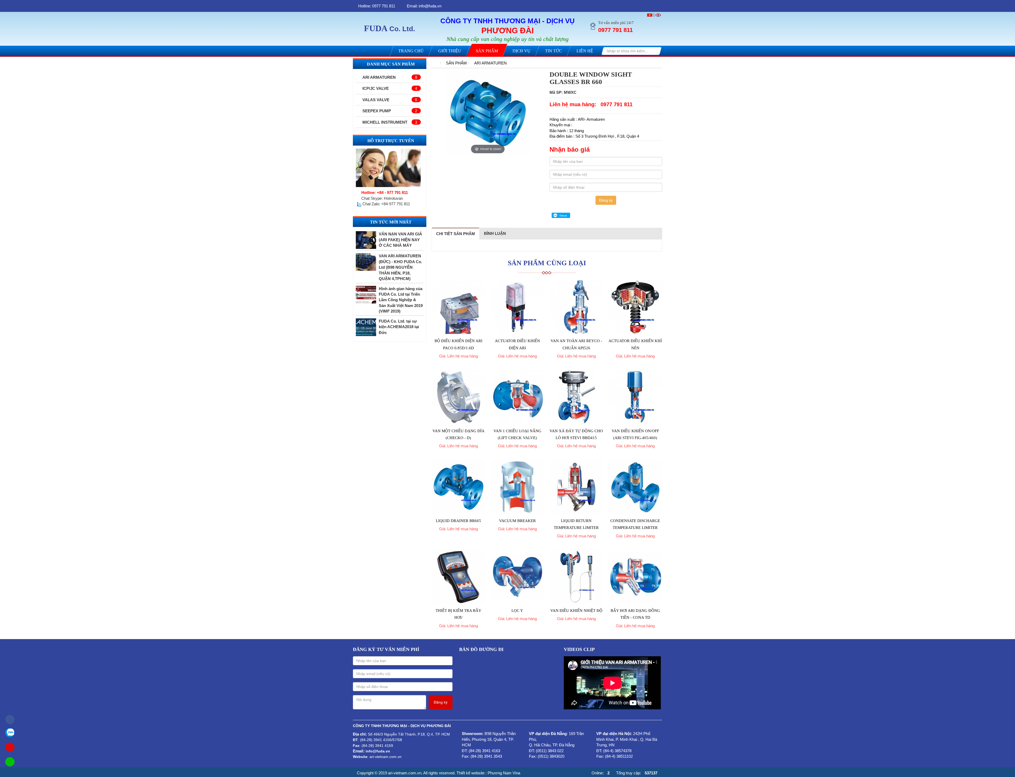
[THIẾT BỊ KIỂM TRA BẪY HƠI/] (458, 577)
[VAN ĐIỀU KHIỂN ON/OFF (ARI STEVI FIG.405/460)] (635, 397)
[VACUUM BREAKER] (517, 487)
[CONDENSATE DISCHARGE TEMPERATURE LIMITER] (635, 487)
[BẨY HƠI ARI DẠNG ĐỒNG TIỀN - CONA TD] (635, 577)
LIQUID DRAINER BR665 (458, 521)
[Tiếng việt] (649, 14)
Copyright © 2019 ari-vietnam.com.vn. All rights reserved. (406, 773)
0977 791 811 (617, 104)
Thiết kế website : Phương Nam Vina (488, 773)
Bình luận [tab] (495, 233)
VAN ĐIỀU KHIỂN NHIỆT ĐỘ (576, 610)
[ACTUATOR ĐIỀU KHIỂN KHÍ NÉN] (635, 307)
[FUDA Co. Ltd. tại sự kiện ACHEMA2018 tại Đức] (366, 327)
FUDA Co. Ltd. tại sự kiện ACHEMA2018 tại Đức (399, 327)
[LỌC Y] (517, 577)
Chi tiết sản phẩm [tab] (455, 233)
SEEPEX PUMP (389, 111)
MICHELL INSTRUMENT (389, 122)
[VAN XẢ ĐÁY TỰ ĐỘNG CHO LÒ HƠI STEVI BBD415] (576, 397)
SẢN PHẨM (456, 63)
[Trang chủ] (434, 63)
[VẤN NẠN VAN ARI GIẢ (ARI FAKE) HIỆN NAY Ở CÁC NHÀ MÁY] (366, 240)
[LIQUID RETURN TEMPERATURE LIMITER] (576, 487)
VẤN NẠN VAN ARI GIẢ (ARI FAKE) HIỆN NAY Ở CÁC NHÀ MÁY (400, 240)
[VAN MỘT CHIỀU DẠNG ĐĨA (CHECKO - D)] (458, 397)
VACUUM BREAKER (517, 521)
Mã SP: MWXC (563, 92)
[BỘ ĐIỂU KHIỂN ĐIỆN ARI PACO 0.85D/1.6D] (458, 307)
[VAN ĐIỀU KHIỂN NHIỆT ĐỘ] (576, 577)
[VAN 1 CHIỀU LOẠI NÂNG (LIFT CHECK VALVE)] (517, 397)
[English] (658, 14)
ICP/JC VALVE (389, 88)
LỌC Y (517, 610)
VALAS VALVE (389, 99)
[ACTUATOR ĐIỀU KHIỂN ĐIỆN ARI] (517, 307)
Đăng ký (606, 200)
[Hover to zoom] (488, 112)
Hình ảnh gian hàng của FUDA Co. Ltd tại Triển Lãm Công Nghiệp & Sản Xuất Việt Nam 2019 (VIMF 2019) (401, 300)
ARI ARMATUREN (389, 77)
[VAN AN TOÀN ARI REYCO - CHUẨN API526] (576, 307)
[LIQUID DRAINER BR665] (458, 487)
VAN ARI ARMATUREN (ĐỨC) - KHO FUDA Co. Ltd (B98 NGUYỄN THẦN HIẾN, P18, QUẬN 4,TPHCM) (400, 267)
